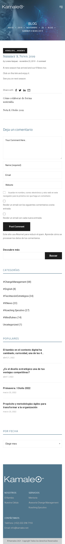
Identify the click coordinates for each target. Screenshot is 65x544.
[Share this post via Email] (29, 90)
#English (7, 289)
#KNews (7, 303)
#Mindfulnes (10, 317)
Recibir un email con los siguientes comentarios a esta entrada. (28, 207)
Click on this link (10, 73)
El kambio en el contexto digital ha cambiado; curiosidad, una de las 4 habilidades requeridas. (22, 351)
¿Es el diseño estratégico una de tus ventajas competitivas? (24, 371)
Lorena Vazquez (11, 61)
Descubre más (11, 249)
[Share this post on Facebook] (16, 90)
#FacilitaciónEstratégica (16, 296)
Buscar (53, 255)
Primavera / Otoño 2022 (16, 388)
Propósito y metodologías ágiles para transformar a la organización (24, 405)
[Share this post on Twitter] (20, 90)
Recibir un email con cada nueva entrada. (22, 218)
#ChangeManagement (14, 281)
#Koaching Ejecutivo (13, 310)
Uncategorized (10, 324)
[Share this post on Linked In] (24, 90)
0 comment (41, 61)
